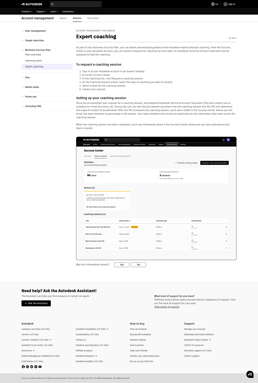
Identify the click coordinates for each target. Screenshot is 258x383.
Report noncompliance (57, 378)
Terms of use (73, 378)
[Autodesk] (32, 4)
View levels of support (166, 307)
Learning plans (33, 60)
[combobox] (76, 4)
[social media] (32, 367)
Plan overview (33, 54)
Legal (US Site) (86, 378)
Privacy (25, 378)
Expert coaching (34, 66)
